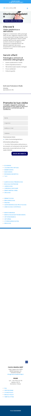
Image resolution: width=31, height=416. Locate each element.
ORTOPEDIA (7, 219)
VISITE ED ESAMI (8, 390)
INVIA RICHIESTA (19, 153)
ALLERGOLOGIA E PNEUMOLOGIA (13, 182)
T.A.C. (6, 176)
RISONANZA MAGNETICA (11, 174)
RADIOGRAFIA (8, 172)
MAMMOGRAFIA (8, 170)
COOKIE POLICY (8, 392)
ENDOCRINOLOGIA (9, 200)
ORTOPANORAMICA (10, 217)
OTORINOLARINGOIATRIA (11, 221)
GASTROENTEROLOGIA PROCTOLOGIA (15, 205)
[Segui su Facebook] (26, 362)
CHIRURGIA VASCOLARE (11, 188)
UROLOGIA (7, 192)
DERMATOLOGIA (9, 198)
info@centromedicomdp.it (15, 374)
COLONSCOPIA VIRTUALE (11, 167)
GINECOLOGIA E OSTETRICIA (12, 207)
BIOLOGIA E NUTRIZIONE (11, 184)
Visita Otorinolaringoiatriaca (13, 139)
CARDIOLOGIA (8, 186)
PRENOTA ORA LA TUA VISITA (13, 21)
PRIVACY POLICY (9, 394)
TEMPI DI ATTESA (9, 397)
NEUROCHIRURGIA (9, 212)
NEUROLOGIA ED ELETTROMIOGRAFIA (14, 215)
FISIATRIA (7, 202)
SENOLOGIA (7, 223)
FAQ (5, 388)
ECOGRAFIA (7, 165)
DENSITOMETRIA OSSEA (11, 190)
